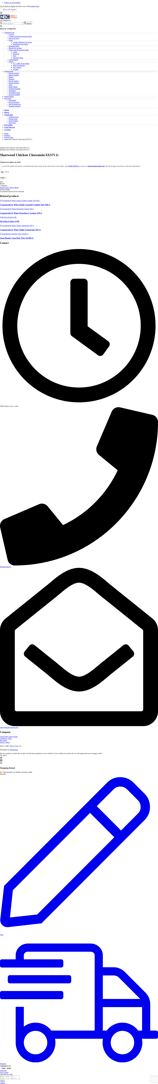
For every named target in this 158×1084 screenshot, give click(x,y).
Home (6, 133)
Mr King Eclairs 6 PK (9, 221)
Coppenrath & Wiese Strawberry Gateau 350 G (21, 213)
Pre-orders (3, 740)
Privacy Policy (5, 742)
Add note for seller (6, 1074)
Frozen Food (8, 137)
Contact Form (34, 6)
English (12, 9)
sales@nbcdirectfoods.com (96, 166)
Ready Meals (14, 188)
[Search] (79, 26)
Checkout (3, 1071)
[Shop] (79, 760)
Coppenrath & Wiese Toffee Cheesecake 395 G (20, 230)
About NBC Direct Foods (9, 737)
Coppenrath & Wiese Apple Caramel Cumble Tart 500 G (25, 205)
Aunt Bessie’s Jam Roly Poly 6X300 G (17, 238)
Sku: (1, 182)
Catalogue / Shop (6, 738)
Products (7, 135)
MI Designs (14, 750)
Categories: (4, 186)
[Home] (79, 757)
